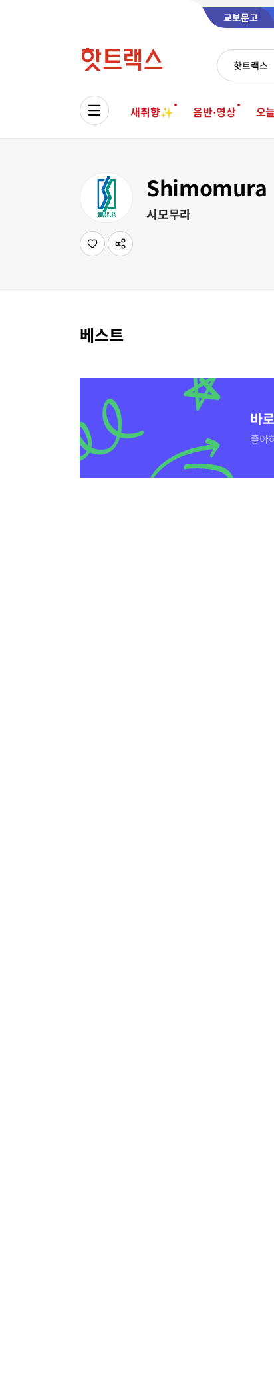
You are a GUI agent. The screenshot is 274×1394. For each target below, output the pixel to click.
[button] (120, 243)
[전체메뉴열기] (94, 110)
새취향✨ (151, 112)
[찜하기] (92, 243)
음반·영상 (214, 112)
